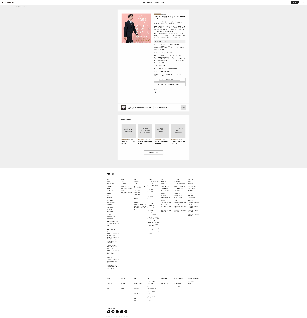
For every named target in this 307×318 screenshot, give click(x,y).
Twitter (159, 93)
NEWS (135, 298)
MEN (108, 278)
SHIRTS (108, 291)
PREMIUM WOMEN (138, 283)
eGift (175, 281)
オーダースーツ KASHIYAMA (8, 2)
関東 (108, 178)
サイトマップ (150, 300)
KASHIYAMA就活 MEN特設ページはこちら (169, 80)
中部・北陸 (150, 178)
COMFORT (109, 283)
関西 (162, 178)
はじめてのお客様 (151, 281)
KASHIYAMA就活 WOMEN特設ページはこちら (169, 84)
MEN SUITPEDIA (137, 293)
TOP (1, 6)
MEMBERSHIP (137, 288)
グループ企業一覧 (178, 286)
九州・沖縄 (190, 178)
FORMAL (109, 286)
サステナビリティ (177, 283)
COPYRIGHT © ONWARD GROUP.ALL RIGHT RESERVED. (117, 316)
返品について (150, 286)
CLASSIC (109, 281)
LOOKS (135, 286)
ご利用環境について (152, 288)
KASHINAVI (136, 301)
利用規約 (149, 293)
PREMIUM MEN (137, 281)
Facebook (155, 93)
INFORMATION (6, 6)
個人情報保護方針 (151, 291)
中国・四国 (176, 178)
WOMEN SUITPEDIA (138, 296)
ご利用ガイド (150, 283)
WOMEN (123, 278)
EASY (108, 288)
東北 (135, 178)
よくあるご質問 (191, 281)
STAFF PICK (136, 291)
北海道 (122, 178)
